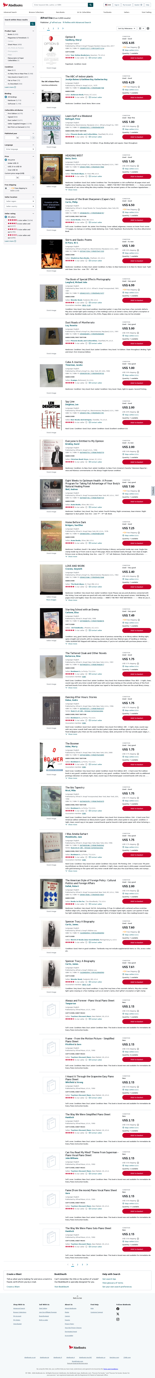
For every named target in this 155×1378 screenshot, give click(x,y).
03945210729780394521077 (92, 293)
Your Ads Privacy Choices (73, 1328)
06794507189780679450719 (92, 452)
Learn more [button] (9, 241)
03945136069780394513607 (92, 895)
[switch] (7, 188)
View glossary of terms (112, 1283)
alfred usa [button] (56, 22)
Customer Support (97, 1312)
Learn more (9, 87)
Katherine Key (100, 79)
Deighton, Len (71, 404)
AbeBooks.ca (100, 1357)
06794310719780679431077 (92, 708)
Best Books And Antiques (81, 420)
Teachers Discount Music (81, 1016)
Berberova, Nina (72, 656)
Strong (80, 1082)
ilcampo (74, 380)
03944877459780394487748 (92, 88)
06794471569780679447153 (92, 498)
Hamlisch (69, 1117)
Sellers (126, 12)
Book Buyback (44, 1316)
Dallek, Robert (72, 886)
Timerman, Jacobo (74, 365)
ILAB (89, 305)
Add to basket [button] (137, 58)
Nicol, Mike (70, 790)
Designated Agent (71, 1331)
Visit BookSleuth (61, 1286)
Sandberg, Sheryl (73, 40)
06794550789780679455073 (92, 801)
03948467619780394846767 (92, 213)
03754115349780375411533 (92, 251)
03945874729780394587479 (92, 127)
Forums (67, 1320)
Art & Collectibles (84, 12)
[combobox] (60, 5)
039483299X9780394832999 (92, 534)
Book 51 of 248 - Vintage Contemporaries (87, 711)
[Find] (90, 5)
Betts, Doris (71, 158)
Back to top (77, 1298)
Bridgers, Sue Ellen (74, 525)
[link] (148, 28)
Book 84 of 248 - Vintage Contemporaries (87, 848)
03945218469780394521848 (92, 577)
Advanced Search (10, 12)
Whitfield (69, 1082)
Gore (79, 1044)
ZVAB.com (127, 1357)
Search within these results (16, 20)
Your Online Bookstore (80, 55)
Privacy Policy (69, 1324)
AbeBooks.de (44, 1357)
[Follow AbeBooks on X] (117, 1314)
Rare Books (60, 12)
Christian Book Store (79, 459)
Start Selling (146, 12)
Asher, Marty (71, 746)
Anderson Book (77, 95)
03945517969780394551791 (92, 413)
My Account (127, 5)
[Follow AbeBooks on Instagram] (117, 1319)
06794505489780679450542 (92, 845)
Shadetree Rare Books (80, 258)
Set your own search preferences (117, 1286)
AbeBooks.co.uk (29, 1357)
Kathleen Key (87, 79)
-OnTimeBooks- (77, 628)
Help (147, 5)
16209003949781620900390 (92, 933)
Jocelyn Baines (72, 79)
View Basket (17, 1324)
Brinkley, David (72, 444)
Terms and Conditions (110, 1369)
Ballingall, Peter (72, 119)
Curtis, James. (72, 924)
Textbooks (107, 12)
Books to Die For (78, 901)
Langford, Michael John (76, 282)
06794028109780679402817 (92, 664)
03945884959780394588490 (92, 334)
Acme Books (76, 220)
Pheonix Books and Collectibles (84, 134)
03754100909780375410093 (92, 755)
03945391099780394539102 (92, 373)
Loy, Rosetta (71, 325)
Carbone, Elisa (72, 612)
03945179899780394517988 (92, 167)
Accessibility (69, 1335)
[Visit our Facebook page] (117, 1309)
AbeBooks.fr (58, 1357)
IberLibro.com (114, 1357)
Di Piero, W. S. (71, 243)
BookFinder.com (77, 1362)
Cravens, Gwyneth (73, 569)
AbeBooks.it (70, 1357)
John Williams (71, 1158)
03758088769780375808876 (92, 621)
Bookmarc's (75, 671)
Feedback (153, 491)
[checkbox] (6, 34)
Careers (67, 1316)
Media (67, 1312)
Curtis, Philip (71, 202)
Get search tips (109, 1279)
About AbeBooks (70, 1308)
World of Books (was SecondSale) (85, 940)
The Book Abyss (77, 174)
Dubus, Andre (71, 700)
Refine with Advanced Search (78, 22)
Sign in (117, 5)
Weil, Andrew (71, 489)
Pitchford (69, 1044)
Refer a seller (43, 1320)
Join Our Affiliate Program (48, 1312)
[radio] (6, 100)
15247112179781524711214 (92, 48)
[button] (43, 28)
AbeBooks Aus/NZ (85, 1357)
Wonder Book (76, 300)
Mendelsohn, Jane (73, 837)
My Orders (16, 1320)
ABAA (84, 305)
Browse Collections (36, 12)
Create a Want (13, 1286)
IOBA (84, 677)
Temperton (70, 1003)
